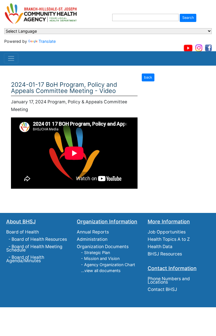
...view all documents (101, 270)
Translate (47, 41)
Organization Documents (103, 246)
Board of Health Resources (39, 239)
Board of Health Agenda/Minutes (25, 259)
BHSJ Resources (165, 254)
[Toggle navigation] (11, 58)
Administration (92, 239)
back (148, 77)
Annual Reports (93, 232)
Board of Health (22, 232)
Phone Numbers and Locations (169, 280)
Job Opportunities (167, 232)
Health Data (160, 246)
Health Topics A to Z (169, 239)
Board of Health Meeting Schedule (34, 248)
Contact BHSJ (162, 289)
